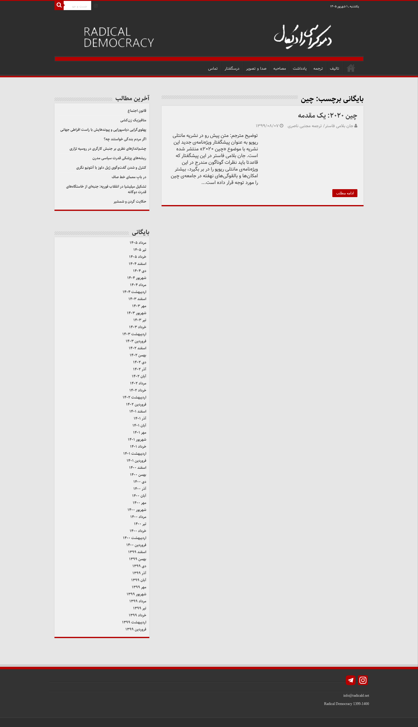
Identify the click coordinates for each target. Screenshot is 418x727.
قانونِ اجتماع (137, 111)
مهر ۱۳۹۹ (139, 587)
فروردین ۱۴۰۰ (136, 545)
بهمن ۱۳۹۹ (137, 559)
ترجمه (318, 68)
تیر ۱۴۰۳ (139, 320)
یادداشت (300, 68)
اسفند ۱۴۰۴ (137, 264)
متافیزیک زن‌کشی (133, 120)
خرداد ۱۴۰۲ (137, 390)
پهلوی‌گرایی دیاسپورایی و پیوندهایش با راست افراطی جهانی (103, 130)
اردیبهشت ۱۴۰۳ (134, 334)
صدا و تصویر (256, 68)
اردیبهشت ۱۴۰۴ (134, 292)
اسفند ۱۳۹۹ (137, 552)
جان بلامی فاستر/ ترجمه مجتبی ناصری (320, 126)
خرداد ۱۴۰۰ (138, 531)
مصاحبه (279, 68)
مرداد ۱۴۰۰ (138, 517)
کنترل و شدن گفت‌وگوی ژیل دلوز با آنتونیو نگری (111, 168)
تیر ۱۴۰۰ (140, 524)
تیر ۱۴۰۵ (139, 250)
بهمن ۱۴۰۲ (138, 355)
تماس (213, 68)
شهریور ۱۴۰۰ (137, 510)
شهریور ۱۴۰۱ (137, 439)
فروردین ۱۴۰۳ (136, 341)
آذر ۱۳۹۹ (139, 573)
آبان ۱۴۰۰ (139, 496)
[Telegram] (351, 681)
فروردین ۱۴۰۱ (136, 461)
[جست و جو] (59, 5)
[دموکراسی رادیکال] (209, 35)
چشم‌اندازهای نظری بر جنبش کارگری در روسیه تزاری (107, 149)
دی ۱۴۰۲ (139, 362)
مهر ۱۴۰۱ (139, 432)
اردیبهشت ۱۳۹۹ (134, 622)
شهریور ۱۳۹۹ (136, 594)
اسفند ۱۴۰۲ (137, 348)
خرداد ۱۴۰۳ (137, 327)
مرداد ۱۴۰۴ (138, 285)
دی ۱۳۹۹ (139, 566)
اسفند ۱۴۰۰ (137, 468)
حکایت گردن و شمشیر (130, 201)
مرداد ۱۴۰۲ (138, 383)
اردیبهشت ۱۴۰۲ (134, 397)
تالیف (334, 68)
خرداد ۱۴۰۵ (137, 257)
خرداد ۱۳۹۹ (137, 615)
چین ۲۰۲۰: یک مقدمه (327, 115)
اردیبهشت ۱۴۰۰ (134, 538)
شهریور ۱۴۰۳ (136, 313)
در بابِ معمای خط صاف (129, 177)
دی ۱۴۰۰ (139, 482)
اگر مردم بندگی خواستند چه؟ (125, 139)
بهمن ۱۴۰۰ (138, 475)
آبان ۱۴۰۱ (139, 425)
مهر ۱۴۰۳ (139, 306)
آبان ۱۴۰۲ (139, 376)
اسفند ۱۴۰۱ (137, 411)
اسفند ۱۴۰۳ (137, 299)
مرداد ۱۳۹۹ (137, 601)
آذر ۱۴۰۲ (139, 369)
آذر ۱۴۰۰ (139, 489)
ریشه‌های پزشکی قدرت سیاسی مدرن (119, 158)
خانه (351, 67)
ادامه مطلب (345, 193)
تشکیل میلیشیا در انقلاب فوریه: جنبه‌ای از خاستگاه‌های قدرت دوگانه (106, 189)
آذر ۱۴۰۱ (140, 418)
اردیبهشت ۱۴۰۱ (134, 454)
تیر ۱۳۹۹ (139, 608)
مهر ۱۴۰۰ (139, 503)
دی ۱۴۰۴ (139, 271)
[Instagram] (95, 5)
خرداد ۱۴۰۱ (138, 447)
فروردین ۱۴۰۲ (136, 404)
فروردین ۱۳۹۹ (135, 629)
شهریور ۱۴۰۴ (136, 278)
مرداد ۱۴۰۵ (138, 243)
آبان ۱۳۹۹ (138, 580)
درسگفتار (232, 68)
